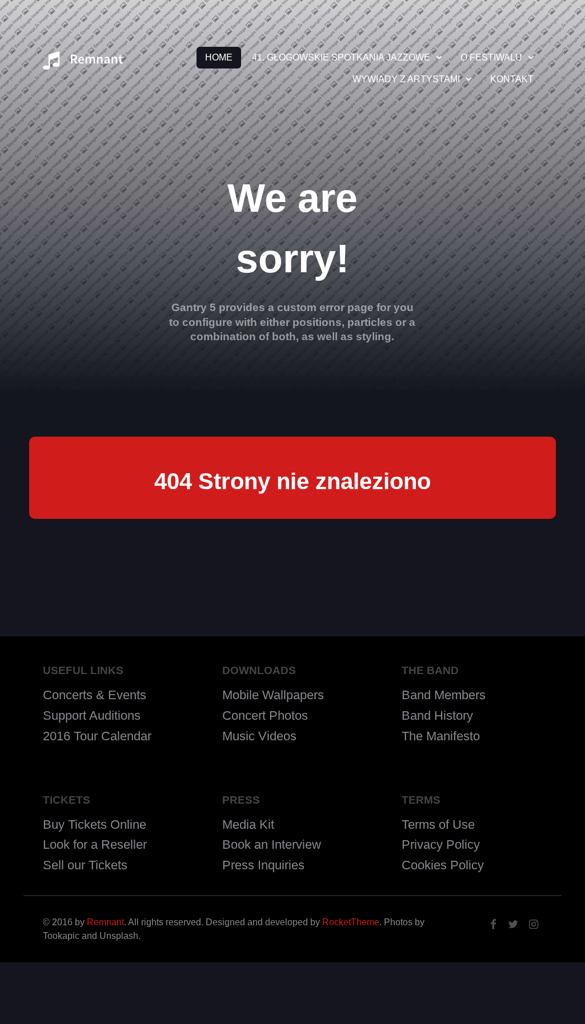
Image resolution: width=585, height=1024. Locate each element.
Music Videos (259, 736)
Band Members (444, 695)
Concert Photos (265, 715)
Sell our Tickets (85, 865)
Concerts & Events (94, 695)
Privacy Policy (441, 844)
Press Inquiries (263, 865)
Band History (437, 715)
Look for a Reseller (95, 844)
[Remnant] (83, 64)
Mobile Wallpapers (273, 695)
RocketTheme (350, 922)
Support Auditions (92, 715)
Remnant (105, 922)
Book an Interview (271, 844)
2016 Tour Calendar (97, 736)
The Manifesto (441, 736)
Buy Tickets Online (94, 824)
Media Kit (248, 824)
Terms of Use (438, 824)
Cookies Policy (443, 865)
